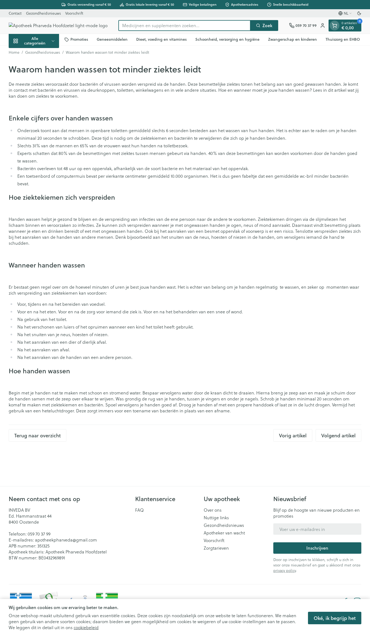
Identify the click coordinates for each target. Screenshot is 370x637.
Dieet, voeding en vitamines (161, 39)
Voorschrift (74, 13)
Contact (15, 13)
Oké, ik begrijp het (335, 618)
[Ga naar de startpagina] (58, 25)
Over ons (213, 510)
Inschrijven (317, 548)
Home (14, 52)
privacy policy (284, 570)
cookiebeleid (86, 627)
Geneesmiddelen (112, 39)
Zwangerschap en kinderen (292, 39)
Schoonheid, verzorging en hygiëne (227, 39)
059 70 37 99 (39, 534)
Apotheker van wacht (224, 533)
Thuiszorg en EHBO (343, 39)
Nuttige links (216, 518)
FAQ (139, 510)
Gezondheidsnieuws (43, 13)
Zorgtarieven (216, 548)
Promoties (79, 39)
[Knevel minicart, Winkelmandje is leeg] (334, 25)
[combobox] (184, 25)
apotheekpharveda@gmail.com (66, 540)
